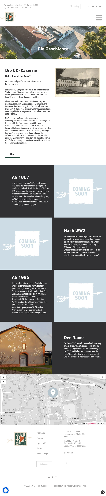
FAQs (79, 486)
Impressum (58, 486)
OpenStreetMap (92, 424)
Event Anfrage (42, 453)
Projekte (39, 438)
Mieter (39, 448)
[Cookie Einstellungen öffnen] (6, 492)
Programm (40, 433)
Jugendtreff (41, 443)
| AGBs (84, 486)
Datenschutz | (71, 486)
